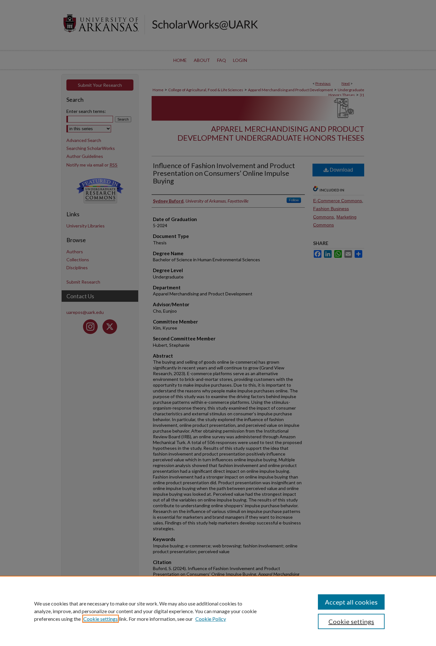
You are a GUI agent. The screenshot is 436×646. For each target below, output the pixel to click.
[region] (218, 611)
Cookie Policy (210, 619)
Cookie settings (100, 619)
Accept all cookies (351, 602)
